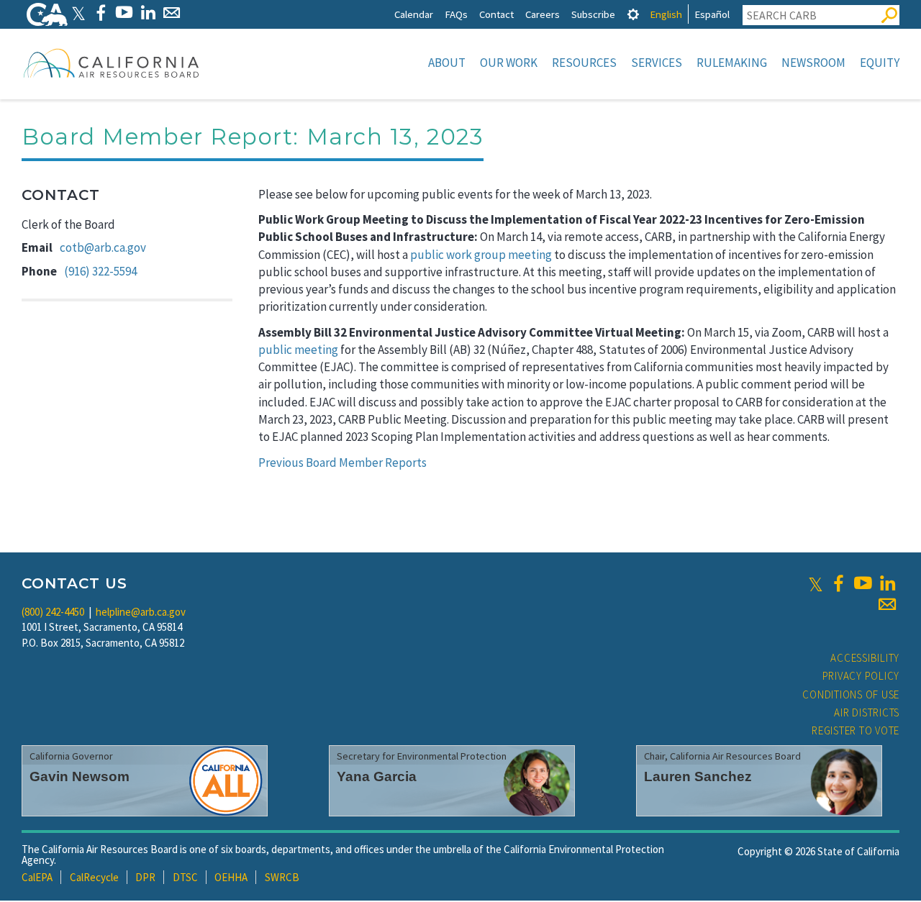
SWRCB (282, 877)
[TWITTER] (78, 12)
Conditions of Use (850, 694)
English (666, 14)
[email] (887, 604)
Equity (879, 62)
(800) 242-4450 (53, 612)
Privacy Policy (861, 676)
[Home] (111, 63)
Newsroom (813, 62)
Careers (542, 14)
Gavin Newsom (80, 776)
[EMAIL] (172, 12)
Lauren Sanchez (698, 776)
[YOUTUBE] (124, 12)
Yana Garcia (377, 776)
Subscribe (593, 14)
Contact (496, 14)
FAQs (456, 14)
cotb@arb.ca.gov (103, 247)
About (447, 62)
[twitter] (815, 583)
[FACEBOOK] (100, 12)
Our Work (508, 62)
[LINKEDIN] (148, 12)
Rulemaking (732, 62)
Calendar (413, 14)
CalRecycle (94, 877)
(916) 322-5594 (100, 271)
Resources (584, 62)
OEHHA (231, 877)
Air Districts (866, 712)
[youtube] (862, 583)
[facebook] (838, 583)
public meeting (298, 349)
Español (712, 14)
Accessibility (864, 658)
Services (656, 62)
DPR (145, 877)
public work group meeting (481, 255)
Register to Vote (855, 730)
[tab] (633, 14)
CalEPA (37, 877)
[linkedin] (887, 583)
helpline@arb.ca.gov (141, 612)
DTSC (185, 877)
